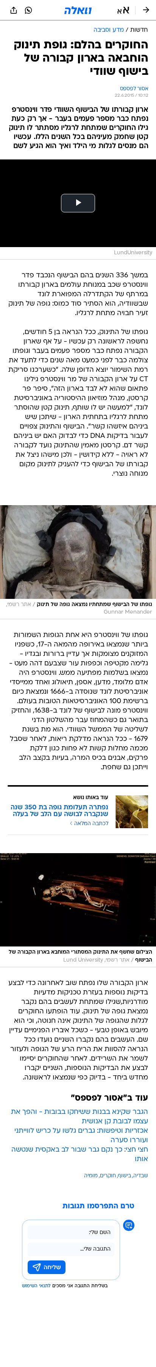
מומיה (91, 1176)
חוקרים (108, 1176)
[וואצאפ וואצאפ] (28, 10)
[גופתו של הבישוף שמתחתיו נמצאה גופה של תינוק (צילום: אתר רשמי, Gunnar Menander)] (78, 562)
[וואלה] (78, 10)
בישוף (124, 1176)
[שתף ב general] (13, 10)
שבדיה (140, 1176)
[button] (123, 10)
